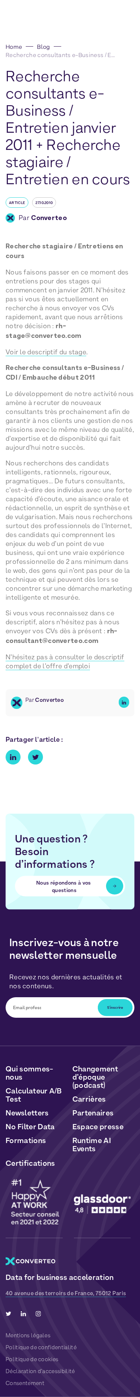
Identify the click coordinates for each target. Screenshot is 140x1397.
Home (14, 46)
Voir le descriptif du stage (46, 352)
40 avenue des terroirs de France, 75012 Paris (66, 1293)
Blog (43, 46)
